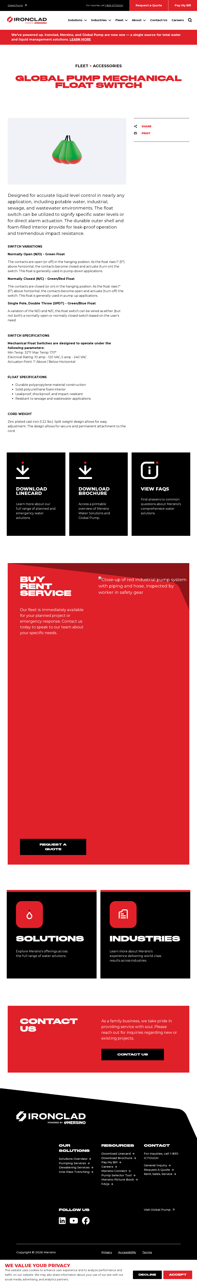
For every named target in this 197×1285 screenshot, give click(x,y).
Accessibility (127, 1252)
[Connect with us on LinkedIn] (62, 1221)
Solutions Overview (73, 1159)
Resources (117, 1145)
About (136, 20)
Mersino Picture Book (117, 1179)
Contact (157, 1145)
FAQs (105, 1184)
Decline (147, 1274)
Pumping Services (72, 1163)
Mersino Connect (114, 1171)
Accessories (107, 66)
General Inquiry (155, 1165)
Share (146, 126)
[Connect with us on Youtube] (73, 1221)
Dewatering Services (74, 1167)
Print (146, 133)
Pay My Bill (183, 5)
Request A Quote (157, 1169)
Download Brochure (116, 1158)
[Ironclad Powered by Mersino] (27, 20)
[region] (98, 1272)
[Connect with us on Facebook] (86, 1221)
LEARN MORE (80, 39)
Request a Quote (149, 5)
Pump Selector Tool (116, 1175)
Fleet (119, 20)
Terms (147, 1252)
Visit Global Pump (157, 1209)
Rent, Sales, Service (158, 1174)
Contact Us (158, 20)
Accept (178, 1274)
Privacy (106, 1252)
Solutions (75, 20)
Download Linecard (116, 1153)
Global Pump (15, 5)
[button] (190, 37)
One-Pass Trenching (74, 1172)
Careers (178, 20)
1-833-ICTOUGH (114, 5)
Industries (99, 20)
